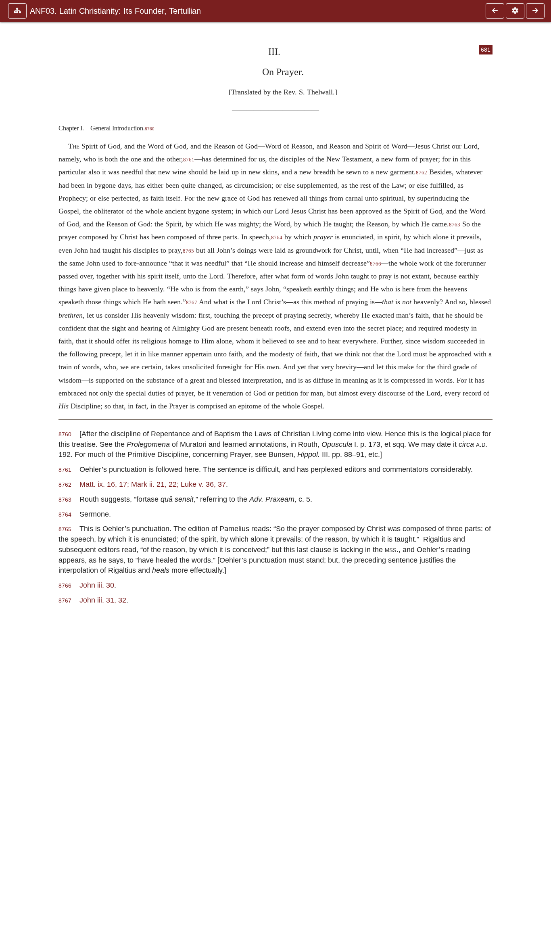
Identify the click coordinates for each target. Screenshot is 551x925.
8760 (149, 128)
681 (485, 50)
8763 (454, 225)
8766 (375, 264)
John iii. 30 (96, 585)
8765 (188, 251)
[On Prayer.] (495, 11)
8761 (188, 160)
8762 (421, 173)
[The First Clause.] (535, 11)
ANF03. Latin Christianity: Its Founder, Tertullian (115, 10)
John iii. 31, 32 (102, 600)
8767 (191, 303)
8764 (276, 238)
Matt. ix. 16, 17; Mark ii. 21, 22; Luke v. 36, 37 (152, 484)
